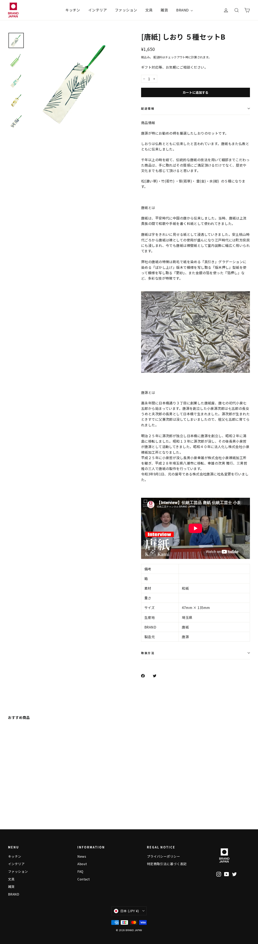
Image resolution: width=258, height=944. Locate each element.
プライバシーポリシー (163, 856)
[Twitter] (234, 874)
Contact (83, 879)
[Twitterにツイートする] (157, 675)
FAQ (80, 871)
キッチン (72, 9)
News (81, 856)
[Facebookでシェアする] (145, 675)
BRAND (183, 9)
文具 (149, 9)
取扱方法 (148, 653)
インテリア (97, 9)
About (82, 864)
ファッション (126, 9)
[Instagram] (218, 874)
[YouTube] (226, 874)
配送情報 (148, 108)
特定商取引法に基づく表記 (167, 864)
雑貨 (164, 9)
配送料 (157, 57)
